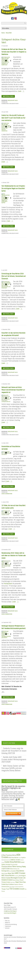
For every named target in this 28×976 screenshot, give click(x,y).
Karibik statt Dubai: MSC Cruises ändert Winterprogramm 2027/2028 (14, 759)
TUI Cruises (14, 888)
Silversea (21, 884)
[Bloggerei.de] (18, 948)
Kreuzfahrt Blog (13, 100)
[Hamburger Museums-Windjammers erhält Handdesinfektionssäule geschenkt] (6, 634)
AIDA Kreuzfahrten (13, 857)
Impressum (8, 926)
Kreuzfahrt (13, 871)
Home (3, 33)
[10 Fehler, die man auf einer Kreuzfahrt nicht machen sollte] (6, 512)
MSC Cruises (20, 873)
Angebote (23, 857)
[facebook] (12, 18)
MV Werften (17, 875)
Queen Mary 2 (12, 882)
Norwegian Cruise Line (18, 878)
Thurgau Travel (5, 889)
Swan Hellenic (12, 886)
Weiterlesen (8, 96)
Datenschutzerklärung (11, 924)
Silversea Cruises (5, 886)
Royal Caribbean (10, 884)
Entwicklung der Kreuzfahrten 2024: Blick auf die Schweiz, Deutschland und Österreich (14, 276)
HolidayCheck (8, 583)
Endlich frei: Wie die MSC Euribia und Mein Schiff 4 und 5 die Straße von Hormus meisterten (14, 117)
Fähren (14, 866)
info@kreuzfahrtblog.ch (10, 911)
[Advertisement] (14, 251)
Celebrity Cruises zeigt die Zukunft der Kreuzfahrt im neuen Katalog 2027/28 (14, 750)
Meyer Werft (11, 873)
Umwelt (21, 889)
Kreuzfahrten (20, 871)
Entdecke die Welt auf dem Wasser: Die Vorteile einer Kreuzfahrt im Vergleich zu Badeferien (14, 51)
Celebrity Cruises (15, 860)
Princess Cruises (6, 882)
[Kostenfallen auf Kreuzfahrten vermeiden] (6, 453)
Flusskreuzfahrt (14, 864)
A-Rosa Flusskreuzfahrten (9, 855)
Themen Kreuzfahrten (19, 886)
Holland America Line (14, 869)
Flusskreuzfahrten (7, 867)
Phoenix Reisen (15, 880)
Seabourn (16, 884)
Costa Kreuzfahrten (12, 862)
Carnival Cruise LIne (6, 860)
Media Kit (7, 922)
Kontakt (7, 928)
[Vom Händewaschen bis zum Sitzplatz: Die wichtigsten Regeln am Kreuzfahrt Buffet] (6, 198)
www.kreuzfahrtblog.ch (10, 913)
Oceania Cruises (7, 880)
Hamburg (19, 866)
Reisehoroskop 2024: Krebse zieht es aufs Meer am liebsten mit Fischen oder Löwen (14, 555)
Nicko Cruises (6, 878)
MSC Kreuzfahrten (8, 875)
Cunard (22, 862)
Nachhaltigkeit (22, 875)
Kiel (10, 871)
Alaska (20, 857)
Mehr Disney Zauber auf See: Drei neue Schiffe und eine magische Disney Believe (13, 768)
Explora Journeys (6, 864)
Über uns (7, 920)
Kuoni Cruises (5, 873)
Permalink (4, 102)
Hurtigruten (5, 871)
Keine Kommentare (7, 493)
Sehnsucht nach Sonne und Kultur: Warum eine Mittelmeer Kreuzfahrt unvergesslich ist (13, 389)
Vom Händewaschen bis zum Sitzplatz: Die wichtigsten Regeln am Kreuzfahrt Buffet (13, 188)
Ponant (21, 880)
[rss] (15, 18)
